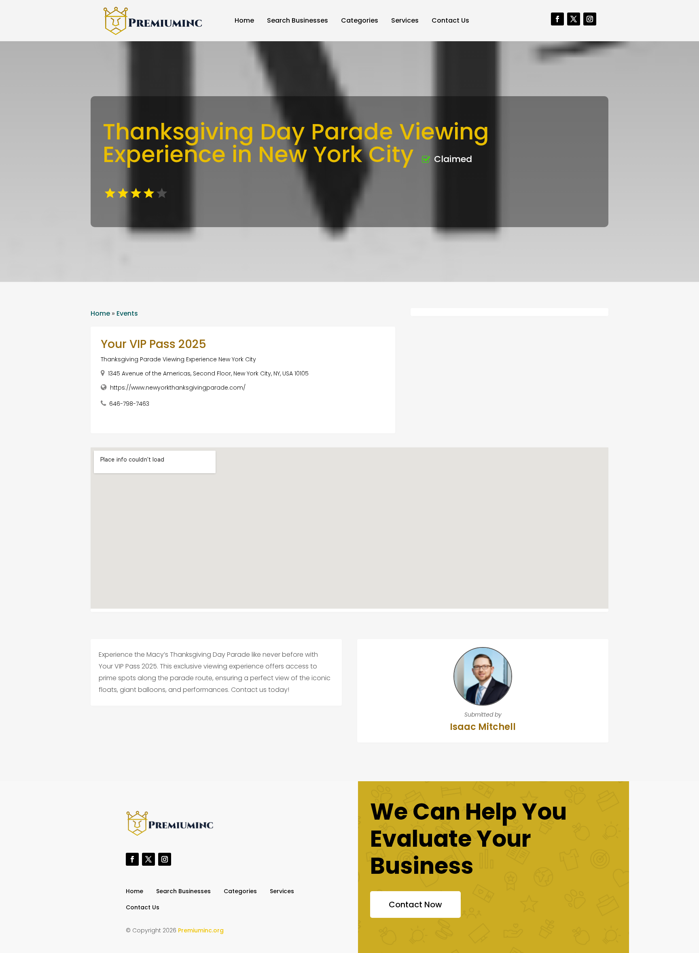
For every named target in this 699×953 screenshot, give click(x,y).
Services (405, 20)
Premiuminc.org (201, 930)
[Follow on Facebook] (557, 19)
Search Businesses (297, 20)
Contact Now (415, 904)
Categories (359, 20)
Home (244, 20)
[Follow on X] (573, 19)
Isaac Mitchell (483, 727)
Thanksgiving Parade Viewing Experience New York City (178, 359)
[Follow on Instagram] (589, 19)
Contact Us (450, 20)
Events (127, 313)
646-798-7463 (129, 404)
